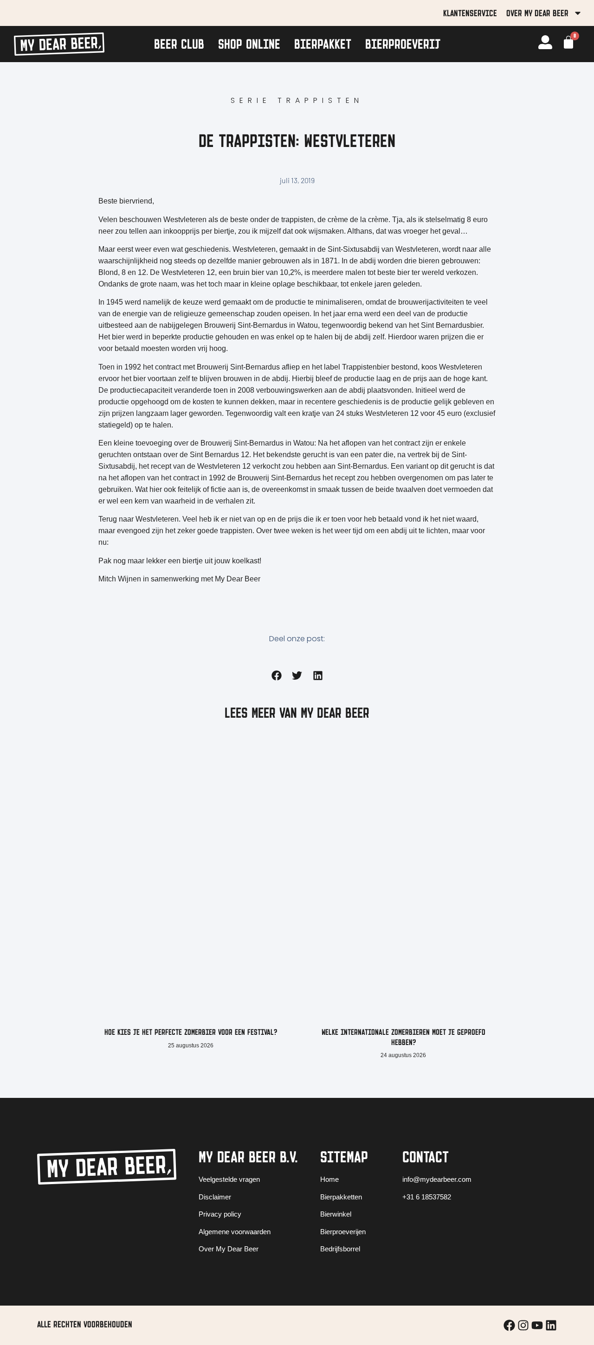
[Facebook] (509, 1325)
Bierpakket (322, 43)
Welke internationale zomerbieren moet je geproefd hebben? (403, 1037)
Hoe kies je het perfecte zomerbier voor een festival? (190, 1032)
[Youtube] (537, 1325)
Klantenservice (470, 13)
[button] (276, 675)
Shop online (249, 43)
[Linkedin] (551, 1325)
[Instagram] (523, 1325)
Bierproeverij (402, 43)
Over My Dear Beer (537, 13)
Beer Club (179, 43)
